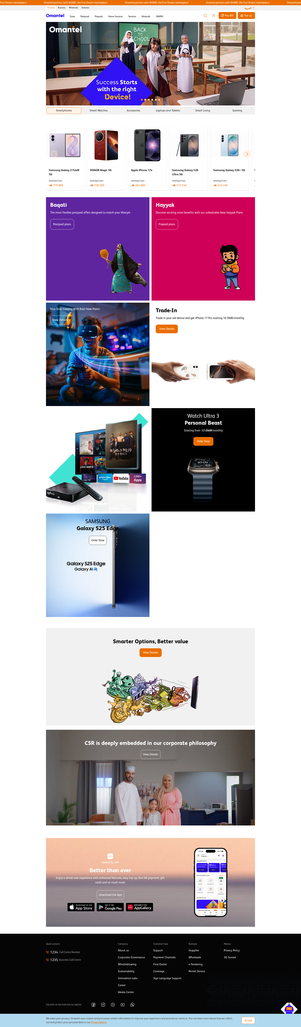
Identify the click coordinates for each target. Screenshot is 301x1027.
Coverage (158, 971)
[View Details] (203, 354)
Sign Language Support (167, 978)
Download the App (110, 894)
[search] (205, 15)
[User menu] (213, 15)
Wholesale (73, 7)
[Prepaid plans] (203, 249)
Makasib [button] (146, 16)
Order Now (203, 441)
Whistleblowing (127, 964)
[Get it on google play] (110, 907)
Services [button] (132, 16)
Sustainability (126, 971)
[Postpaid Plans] (97, 249)
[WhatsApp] (132, 1004)
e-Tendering (196, 964)
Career (122, 985)
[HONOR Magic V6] (106, 157)
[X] (112, 1004)
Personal (51, 7)
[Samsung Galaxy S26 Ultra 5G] (188, 157)
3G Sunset (230, 957)
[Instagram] (103, 1004)
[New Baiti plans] (97, 354)
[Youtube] (122, 1004)
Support (158, 950)
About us (123, 950)
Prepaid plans (167, 224)
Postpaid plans (62, 224)
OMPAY (159, 16)
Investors (85, 7)
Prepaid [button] (99, 16)
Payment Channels (164, 957)
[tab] (63, 110)
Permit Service (197, 971)
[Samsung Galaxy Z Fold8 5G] (65, 157)
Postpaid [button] (84, 16)
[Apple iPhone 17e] (147, 157)
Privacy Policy (232, 950)
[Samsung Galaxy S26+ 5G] (229, 157)
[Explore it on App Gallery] (139, 907)
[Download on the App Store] (81, 907)
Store (72, 16)
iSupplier (194, 950)
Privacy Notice (98, 1022)
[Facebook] (93, 1004)
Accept (248, 1020)
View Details (60, 320)
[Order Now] (203, 459)
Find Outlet (160, 964)
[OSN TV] (97, 459)
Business (61, 7)
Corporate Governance (131, 957)
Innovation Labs (127, 978)
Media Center (126, 992)
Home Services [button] (115, 16)
